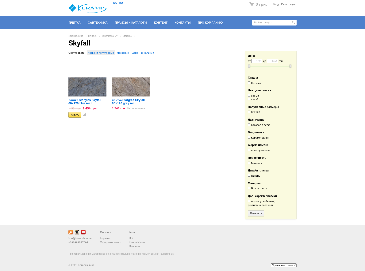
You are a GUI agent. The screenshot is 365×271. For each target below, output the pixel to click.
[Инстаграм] (77, 233)
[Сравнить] (84, 114)
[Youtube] (83, 233)
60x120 (255, 112)
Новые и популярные (100, 52)
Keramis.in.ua (75, 35)
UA (115, 3)
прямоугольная (260, 150)
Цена (135, 52)
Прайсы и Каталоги (131, 22)
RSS (131, 238)
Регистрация (288, 4)
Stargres (127, 35)
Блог (132, 232)
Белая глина (258, 188)
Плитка (75, 22)
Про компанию (210, 22)
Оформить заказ (110, 242)
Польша (255, 83)
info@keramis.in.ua (80, 238)
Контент (160, 22)
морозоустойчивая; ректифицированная (261, 203)
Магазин (105, 232)
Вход (276, 4)
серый (254, 95)
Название (123, 52)
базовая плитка (260, 125)
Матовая (256, 163)
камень (255, 175)
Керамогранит (109, 35)
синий (254, 99)
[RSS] (70, 233)
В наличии (147, 52)
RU (121, 3)
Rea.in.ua (134, 246)
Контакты (183, 22)
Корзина (105, 238)
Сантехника (98, 22)
